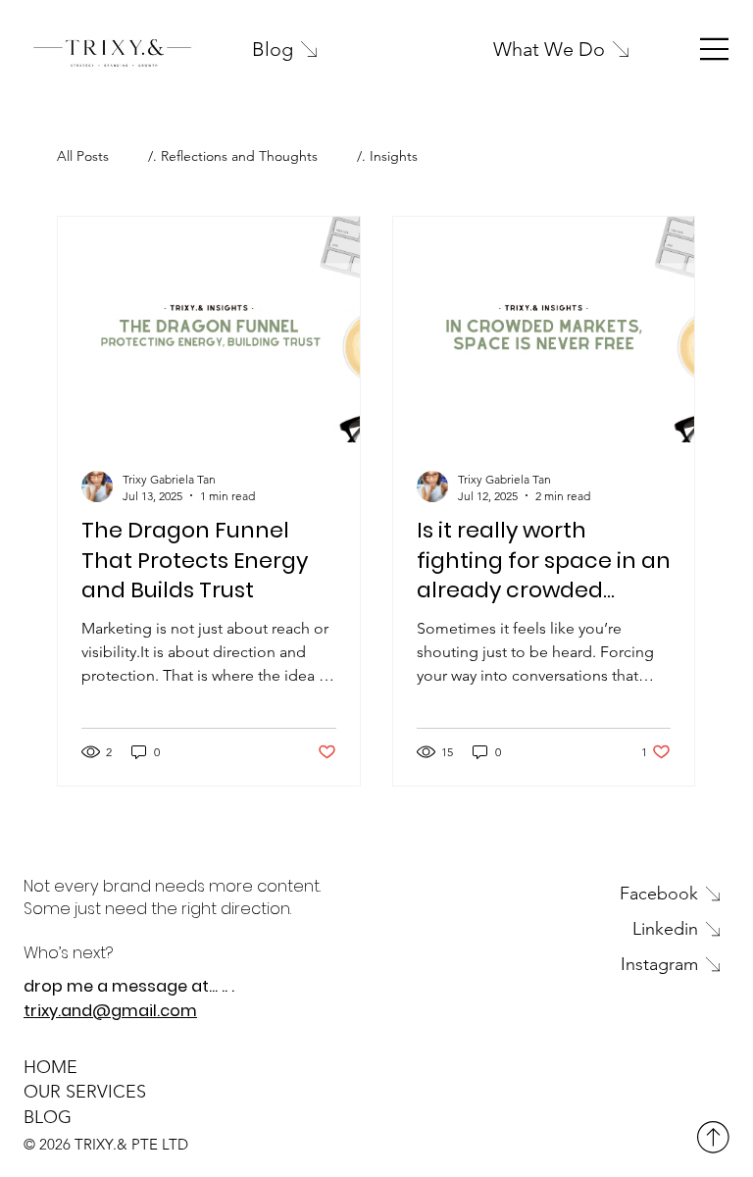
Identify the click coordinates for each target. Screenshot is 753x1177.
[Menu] (714, 49)
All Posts (83, 156)
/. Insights (387, 156)
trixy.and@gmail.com (110, 1010)
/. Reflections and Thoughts (233, 156)
